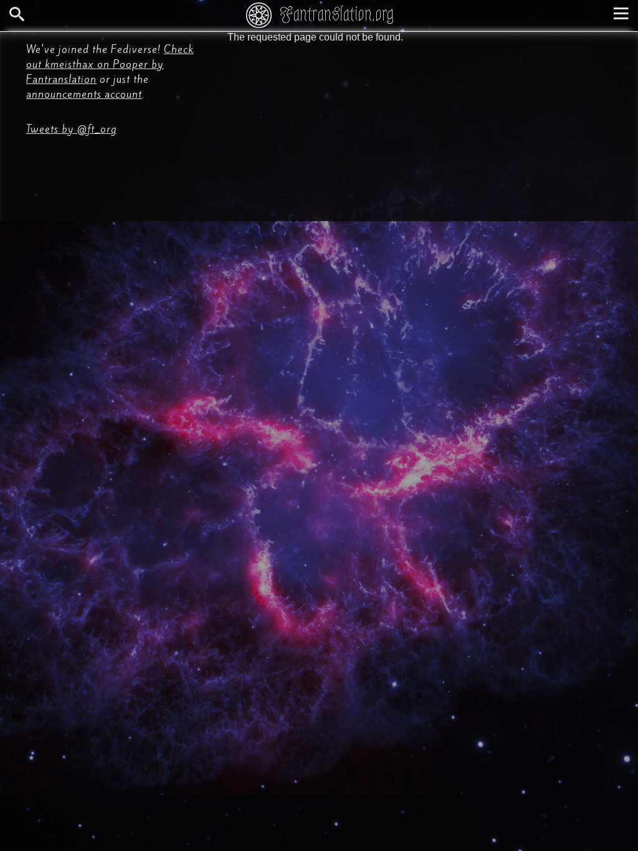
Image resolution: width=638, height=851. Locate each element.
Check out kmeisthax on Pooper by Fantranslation (110, 64)
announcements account (84, 94)
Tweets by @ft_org (71, 128)
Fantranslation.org (337, 14)
